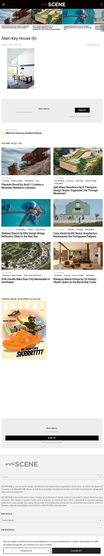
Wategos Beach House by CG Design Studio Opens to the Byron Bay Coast (74, 280)
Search (100, 478)
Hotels (30, 230)
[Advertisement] (52, 391)
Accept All (76, 551)
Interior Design (17, 181)
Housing (5, 181)
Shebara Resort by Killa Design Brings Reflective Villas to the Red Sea (78, 27)
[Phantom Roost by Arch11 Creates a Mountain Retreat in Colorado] (15, 16)
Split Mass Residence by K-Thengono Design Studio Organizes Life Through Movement (46, 27)
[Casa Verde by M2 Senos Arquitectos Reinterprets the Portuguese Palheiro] (78, 213)
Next (102, 20)
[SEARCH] (101, 4)
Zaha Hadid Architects (32, 275)
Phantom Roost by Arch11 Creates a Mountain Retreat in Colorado (15, 27)
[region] (52, 546)
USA (37, 181)
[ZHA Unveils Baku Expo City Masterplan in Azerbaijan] (26, 256)
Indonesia (79, 181)
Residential (29, 181)
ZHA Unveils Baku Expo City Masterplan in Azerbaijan (25, 280)
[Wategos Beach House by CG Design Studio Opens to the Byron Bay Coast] (78, 256)
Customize (26, 551)
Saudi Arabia (40, 230)
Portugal (80, 230)
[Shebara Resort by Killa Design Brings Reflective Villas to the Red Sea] (78, 16)
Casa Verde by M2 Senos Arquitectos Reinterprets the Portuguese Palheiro (75, 235)
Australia (57, 275)
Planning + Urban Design (12, 275)
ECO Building (59, 181)
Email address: (44, 109)
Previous (1, 20)
